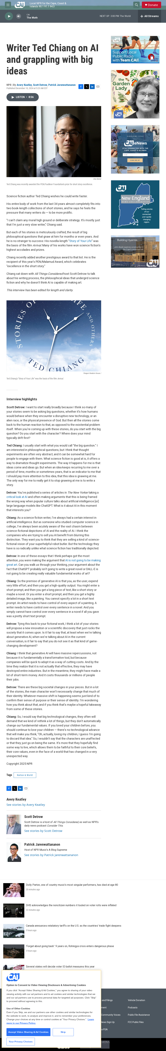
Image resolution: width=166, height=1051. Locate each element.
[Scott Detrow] (13, 824)
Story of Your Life (80, 241)
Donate (153, 5)
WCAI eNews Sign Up (104, 1022)
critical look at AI (16, 497)
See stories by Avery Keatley (25, 805)
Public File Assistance (139, 1015)
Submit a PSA (100, 1029)
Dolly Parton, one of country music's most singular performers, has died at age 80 (72, 884)
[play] (9, 16)
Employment (100, 1007)
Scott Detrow (40, 84)
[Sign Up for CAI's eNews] (135, 149)
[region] (51, 1009)
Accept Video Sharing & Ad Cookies (28, 1032)
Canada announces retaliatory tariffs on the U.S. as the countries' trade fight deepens (73, 925)
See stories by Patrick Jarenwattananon (51, 855)
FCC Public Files (136, 1022)
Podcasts (132, 1007)
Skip (63, 1032)
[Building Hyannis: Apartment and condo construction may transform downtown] (135, 252)
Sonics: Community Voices (106, 1015)
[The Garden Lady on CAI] (135, 94)
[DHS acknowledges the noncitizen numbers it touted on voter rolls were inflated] (13, 911)
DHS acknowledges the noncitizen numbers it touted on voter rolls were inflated (71, 905)
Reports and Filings (103, 1000)
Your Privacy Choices (21, 1041)
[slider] (23, 16)
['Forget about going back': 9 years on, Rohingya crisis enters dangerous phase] (13, 951)
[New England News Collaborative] (135, 204)
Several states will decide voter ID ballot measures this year (60, 966)
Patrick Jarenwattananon (62, 84)
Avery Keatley (24, 84)
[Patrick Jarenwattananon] (13, 852)
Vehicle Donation (136, 1000)
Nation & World (25, 775)
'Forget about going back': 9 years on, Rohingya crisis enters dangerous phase (70, 946)
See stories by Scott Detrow (43, 831)
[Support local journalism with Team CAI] (135, 49)
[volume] (18, 16)
